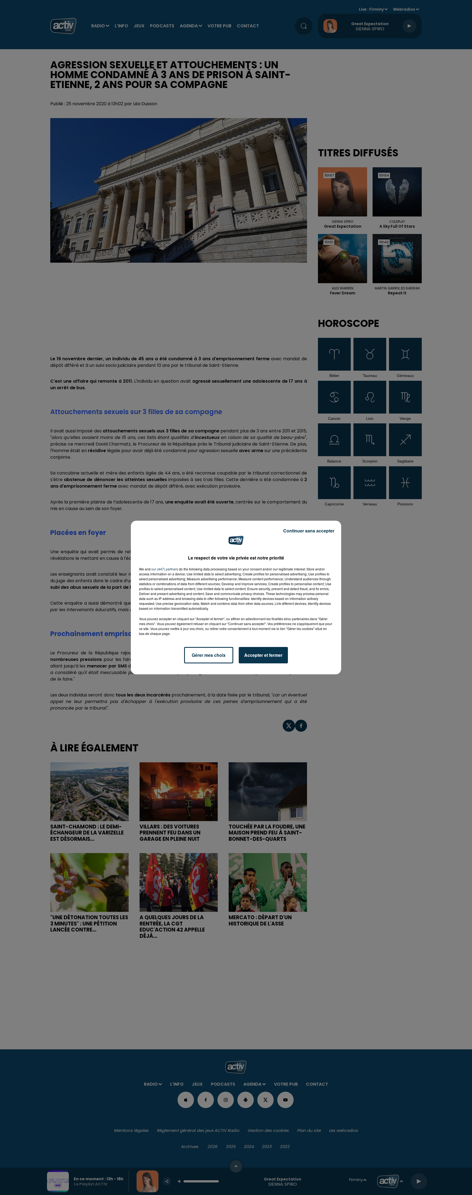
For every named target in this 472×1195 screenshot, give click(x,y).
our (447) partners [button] (164, 569)
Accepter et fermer (263, 655)
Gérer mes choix (209, 655)
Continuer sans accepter (308, 531)
